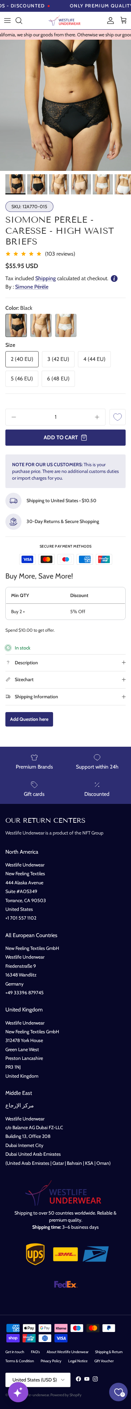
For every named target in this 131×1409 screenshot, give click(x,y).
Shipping (45, 278)
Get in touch (14, 1351)
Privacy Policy (51, 1361)
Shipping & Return (109, 1351)
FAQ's (35, 1351)
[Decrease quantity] (11, 417)
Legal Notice (78, 1361)
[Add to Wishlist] (118, 417)
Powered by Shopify (66, 1395)
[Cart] (123, 20)
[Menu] (7, 20)
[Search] (22, 20)
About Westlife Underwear (67, 1351)
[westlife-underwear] (65, 20)
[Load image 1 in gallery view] (65, 105)
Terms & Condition (19, 1361)
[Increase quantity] (99, 417)
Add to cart (61, 437)
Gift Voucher (104, 1361)
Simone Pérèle (31, 287)
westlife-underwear (33, 1395)
